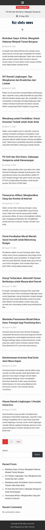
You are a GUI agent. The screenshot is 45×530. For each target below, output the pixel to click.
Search (5, 450)
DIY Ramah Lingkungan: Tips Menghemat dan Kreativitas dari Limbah (19, 80)
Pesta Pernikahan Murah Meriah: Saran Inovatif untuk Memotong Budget (19, 240)
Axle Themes (29, 527)
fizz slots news (22, 22)
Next (18, 442)
